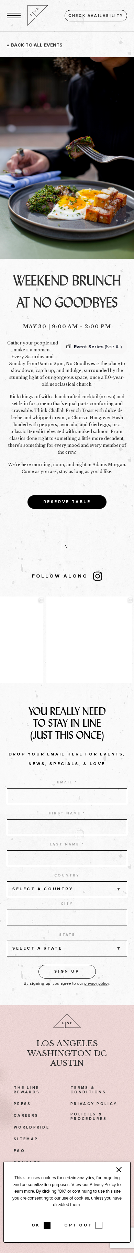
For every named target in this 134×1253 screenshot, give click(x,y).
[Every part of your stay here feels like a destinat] (89, 640)
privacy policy (96, 983)
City (67, 903)
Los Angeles (67, 1043)
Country (67, 875)
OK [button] (36, 1225)
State (67, 934)
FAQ (19, 1151)
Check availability (95, 16)
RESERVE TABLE (67, 502)
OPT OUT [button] (78, 1225)
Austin (67, 1063)
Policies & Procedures (88, 1116)
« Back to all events (35, 45)
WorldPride (31, 1127)
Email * (67, 782)
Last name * (67, 844)
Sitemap (26, 1139)
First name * (67, 813)
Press (22, 1104)
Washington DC (67, 1053)
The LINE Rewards (27, 1090)
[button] (14, 16)
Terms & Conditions (88, 1090)
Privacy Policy (93, 1104)
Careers (26, 1115)
